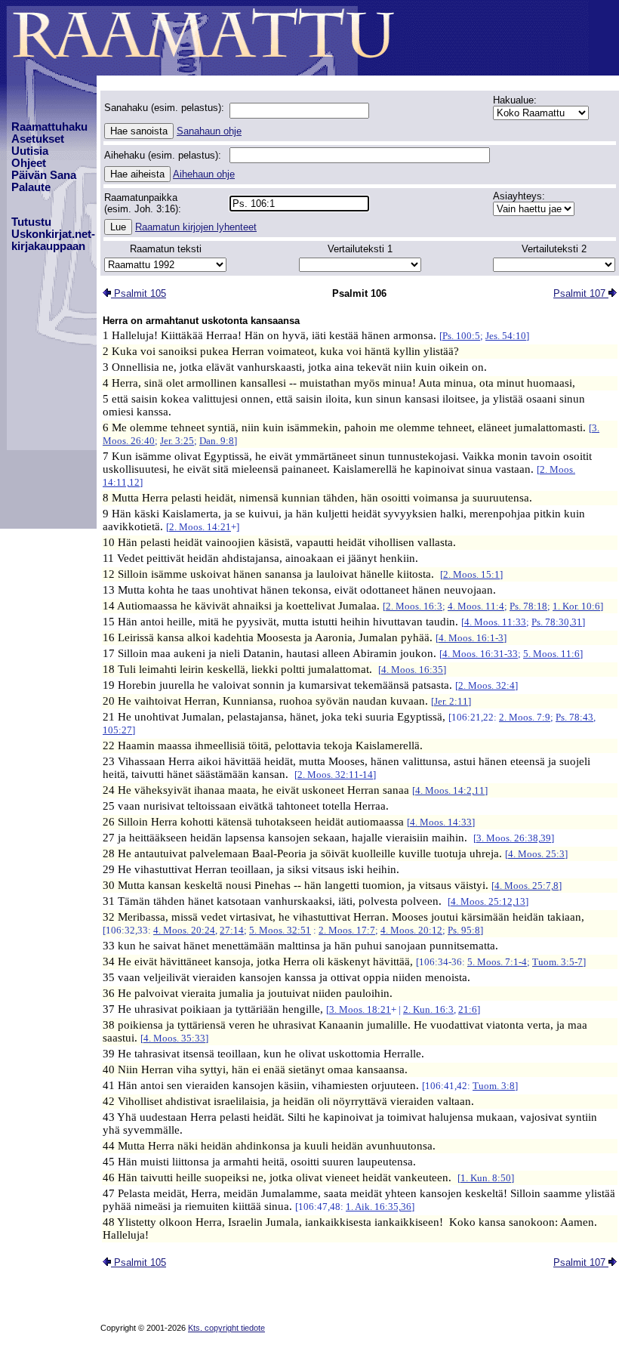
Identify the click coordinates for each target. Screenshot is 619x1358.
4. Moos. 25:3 (536, 854)
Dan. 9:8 (216, 440)
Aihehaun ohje (204, 174)
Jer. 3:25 (177, 440)
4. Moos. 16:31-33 (480, 653)
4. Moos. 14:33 (441, 822)
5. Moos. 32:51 (280, 930)
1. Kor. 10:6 (576, 606)
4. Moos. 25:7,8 (526, 885)
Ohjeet (28, 163)
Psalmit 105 (138, 293)
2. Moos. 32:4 (486, 685)
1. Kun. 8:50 (485, 1178)
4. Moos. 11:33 (495, 622)
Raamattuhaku (49, 127)
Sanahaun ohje (209, 131)
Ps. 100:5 (461, 335)
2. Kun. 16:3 (428, 1009)
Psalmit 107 (580, 293)
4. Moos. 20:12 (411, 930)
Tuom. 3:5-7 (557, 962)
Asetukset (37, 139)
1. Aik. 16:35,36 (378, 1206)
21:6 (467, 1009)
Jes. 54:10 (505, 335)
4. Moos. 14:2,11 (450, 790)
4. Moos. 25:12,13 (488, 901)
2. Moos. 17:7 (347, 930)
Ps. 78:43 (574, 717)
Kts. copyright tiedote (226, 1327)
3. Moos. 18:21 (360, 1009)
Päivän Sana (43, 175)
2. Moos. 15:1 (471, 574)
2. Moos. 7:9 (524, 717)
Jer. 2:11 (451, 701)
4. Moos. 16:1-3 (471, 638)
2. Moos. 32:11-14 (335, 774)
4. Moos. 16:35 (412, 669)
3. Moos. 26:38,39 (513, 838)
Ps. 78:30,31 (556, 622)
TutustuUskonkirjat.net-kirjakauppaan (53, 234)
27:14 (232, 930)
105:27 (117, 730)
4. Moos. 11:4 (476, 606)
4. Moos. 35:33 (174, 1038)
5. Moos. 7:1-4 (497, 962)
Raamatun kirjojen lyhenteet (196, 227)
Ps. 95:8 (464, 930)
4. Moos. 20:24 (184, 930)
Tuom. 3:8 (494, 1085)
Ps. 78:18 (528, 606)
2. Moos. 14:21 (200, 526)
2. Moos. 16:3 (414, 606)
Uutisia (29, 151)
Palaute (31, 187)
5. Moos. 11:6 (551, 653)
